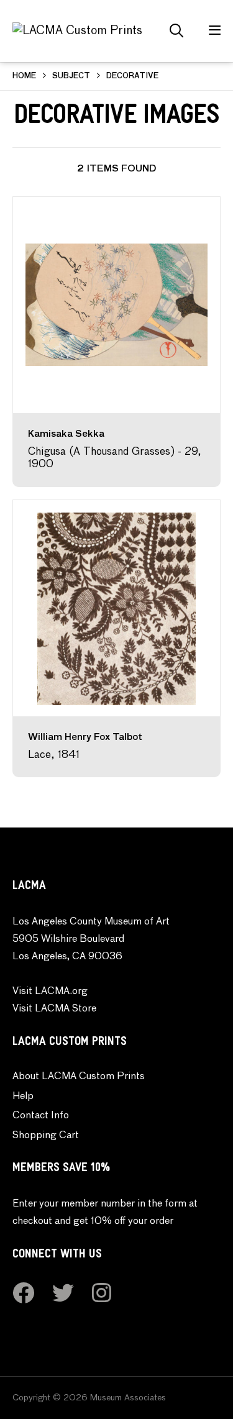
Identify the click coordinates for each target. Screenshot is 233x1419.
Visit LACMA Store (54, 1009)
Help (23, 1097)
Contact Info (40, 1116)
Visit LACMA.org (50, 992)
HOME (24, 76)
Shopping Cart (45, 1136)
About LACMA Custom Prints (78, 1077)
